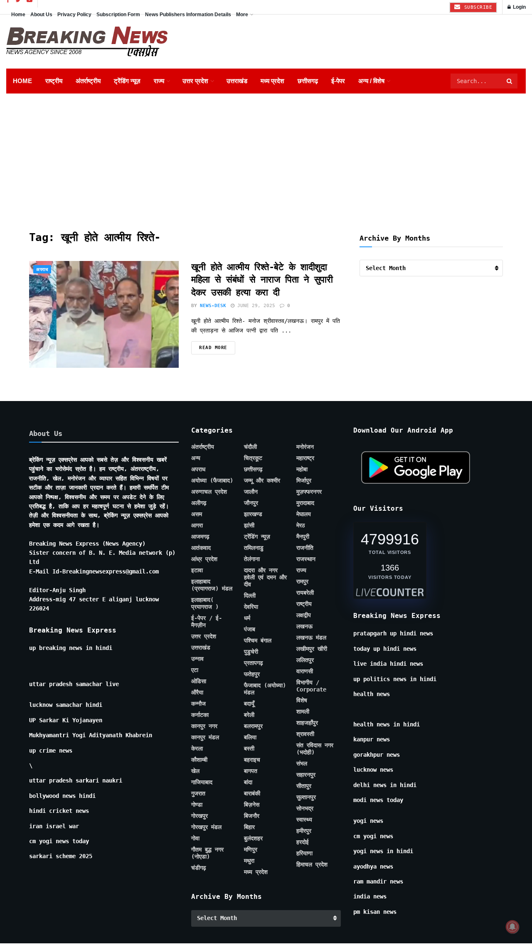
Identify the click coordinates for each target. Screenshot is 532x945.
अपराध (42, 269)
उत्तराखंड (237, 80)
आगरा (197, 525)
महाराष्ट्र (305, 458)
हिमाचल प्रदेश (312, 864)
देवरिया (251, 606)
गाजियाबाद (201, 782)
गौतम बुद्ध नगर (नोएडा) (207, 853)
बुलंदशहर (253, 838)
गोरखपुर (199, 815)
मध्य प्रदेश (272, 80)
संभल (301, 763)
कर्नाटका (200, 714)
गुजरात (198, 793)
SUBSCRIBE (476, 7)
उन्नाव (197, 658)
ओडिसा (198, 681)
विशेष (301, 700)
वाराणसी (304, 671)
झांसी (249, 525)
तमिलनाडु (254, 547)
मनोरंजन (305, 446)
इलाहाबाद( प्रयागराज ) (205, 603)
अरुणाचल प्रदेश (209, 491)
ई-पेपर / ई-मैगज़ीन (206, 621)
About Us (41, 14)
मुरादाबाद (305, 503)
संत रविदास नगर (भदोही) (314, 749)
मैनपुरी (302, 536)
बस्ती (249, 748)
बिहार (249, 827)
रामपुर (302, 581)
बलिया (250, 737)
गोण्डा (196, 804)
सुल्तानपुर (306, 797)
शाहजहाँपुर (307, 722)
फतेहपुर (252, 674)
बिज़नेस (251, 804)
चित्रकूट (253, 458)
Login (519, 7)
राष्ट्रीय (53, 80)
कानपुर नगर (204, 726)
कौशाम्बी (199, 759)
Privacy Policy (74, 14)
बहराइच (252, 759)
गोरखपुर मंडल (206, 827)
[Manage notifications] (512, 926)
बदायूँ (249, 703)
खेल (195, 771)
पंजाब (249, 629)
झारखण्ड (253, 514)
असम (196, 514)
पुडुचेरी (251, 651)
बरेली (249, 714)
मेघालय (303, 514)
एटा (194, 670)
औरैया (197, 692)
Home (18, 14)
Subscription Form (118, 14)
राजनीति (304, 547)
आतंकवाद (201, 547)
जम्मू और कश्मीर (262, 480)
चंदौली (250, 446)
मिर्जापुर (303, 480)
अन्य (195, 458)
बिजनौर (251, 815)
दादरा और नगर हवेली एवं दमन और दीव (265, 577)
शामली (302, 711)
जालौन (251, 491)
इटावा (197, 570)
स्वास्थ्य (304, 819)
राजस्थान (305, 559)
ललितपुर (305, 660)
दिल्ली (250, 595)
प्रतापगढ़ (253, 663)
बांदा (248, 782)
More (242, 14)
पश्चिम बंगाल (257, 640)
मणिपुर (250, 849)
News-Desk (213, 305)
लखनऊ (304, 626)
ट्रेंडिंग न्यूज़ (127, 80)
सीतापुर (303, 786)
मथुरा (249, 860)
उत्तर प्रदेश (195, 80)
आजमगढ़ (200, 536)
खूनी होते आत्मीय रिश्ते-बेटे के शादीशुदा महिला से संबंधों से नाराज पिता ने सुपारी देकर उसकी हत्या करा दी (261, 280)
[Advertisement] (266, 156)
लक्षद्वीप (303, 615)
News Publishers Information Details (188, 14)
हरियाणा (304, 853)
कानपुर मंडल (205, 737)
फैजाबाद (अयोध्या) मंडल (265, 689)
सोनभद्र (304, 808)
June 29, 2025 (254, 305)
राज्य (159, 80)
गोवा (195, 838)
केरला (197, 748)
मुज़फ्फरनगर (309, 491)
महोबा (302, 469)
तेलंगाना (252, 559)
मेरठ (300, 525)
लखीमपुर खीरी (311, 648)
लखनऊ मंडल (311, 637)
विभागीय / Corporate (311, 686)
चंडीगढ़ (198, 867)
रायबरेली (305, 592)
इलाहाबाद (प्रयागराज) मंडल (211, 585)
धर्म (247, 618)
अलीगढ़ (199, 503)
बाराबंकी (252, 793)
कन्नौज (198, 703)
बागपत (250, 771)
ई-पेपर (338, 80)
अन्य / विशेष (371, 80)
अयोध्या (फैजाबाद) (212, 480)
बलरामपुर (253, 726)
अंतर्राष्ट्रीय (88, 80)
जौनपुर (251, 503)
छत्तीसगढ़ (308, 80)
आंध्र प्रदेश (204, 559)
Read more (213, 347)
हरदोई (302, 842)
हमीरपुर (303, 830)
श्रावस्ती (305, 734)
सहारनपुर (305, 774)
